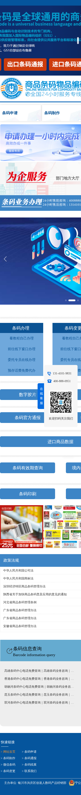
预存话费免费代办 (21, 370)
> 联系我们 (29, 771)
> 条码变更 (8, 771)
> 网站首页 (8, 751)
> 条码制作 (8, 758)
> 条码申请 (29, 751)
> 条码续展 (29, 764)
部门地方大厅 (67, 178)
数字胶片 (27, 394)
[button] (78, 40)
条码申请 (21, 113)
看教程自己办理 (22, 338)
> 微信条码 (8, 764)
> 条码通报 (29, 758)
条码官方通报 (28, 417)
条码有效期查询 (28, 467)
